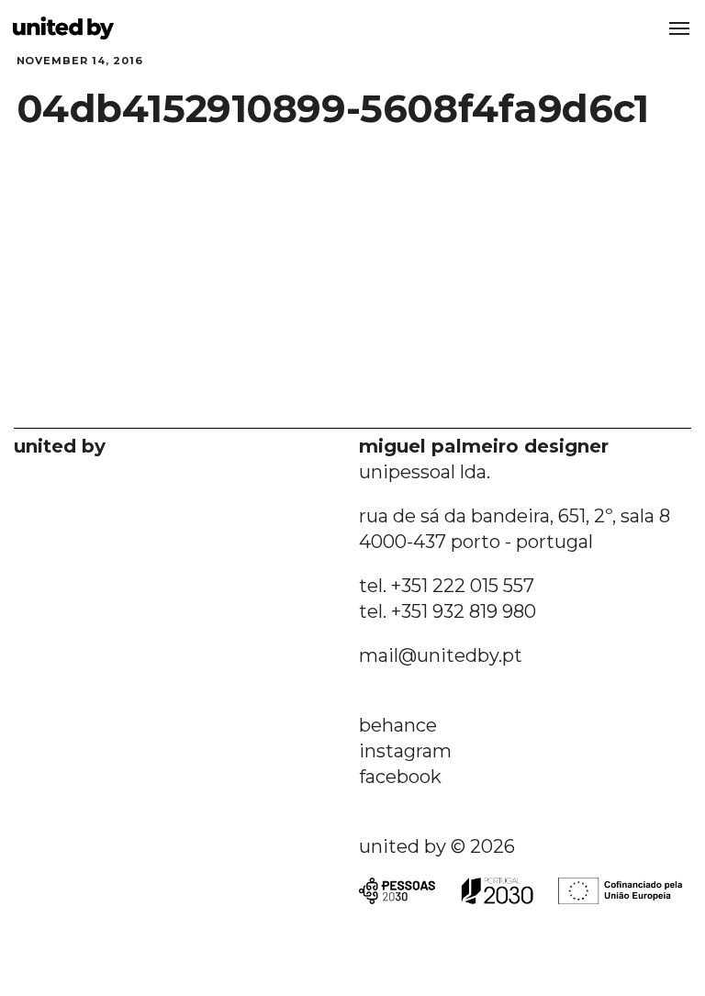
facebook (400, 777)
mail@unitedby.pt (440, 655)
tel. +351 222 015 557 (446, 586)
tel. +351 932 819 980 (447, 611)
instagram (405, 751)
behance (398, 725)
